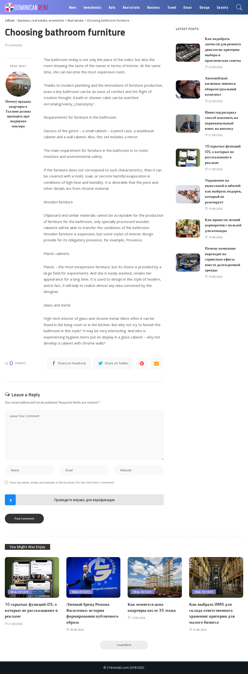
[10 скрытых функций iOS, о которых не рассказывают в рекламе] (188, 158)
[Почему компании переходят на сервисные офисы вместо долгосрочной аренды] (188, 262)
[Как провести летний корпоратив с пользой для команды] (188, 228)
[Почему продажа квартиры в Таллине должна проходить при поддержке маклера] (18, 84)
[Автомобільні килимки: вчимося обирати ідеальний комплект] (188, 89)
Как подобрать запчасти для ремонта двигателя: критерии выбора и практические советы (223, 49)
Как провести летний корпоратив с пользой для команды (223, 225)
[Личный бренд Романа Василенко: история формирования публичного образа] (93, 577)
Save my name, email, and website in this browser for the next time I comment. (62, 482)
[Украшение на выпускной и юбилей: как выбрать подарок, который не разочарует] (188, 194)
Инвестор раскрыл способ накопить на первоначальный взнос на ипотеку (221, 120)
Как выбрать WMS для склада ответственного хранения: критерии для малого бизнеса (212, 613)
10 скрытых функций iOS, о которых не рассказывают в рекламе (223, 154)
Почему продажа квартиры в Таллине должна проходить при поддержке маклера (18, 113)
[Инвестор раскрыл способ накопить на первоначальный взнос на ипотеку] (188, 124)
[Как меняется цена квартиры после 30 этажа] (155, 577)
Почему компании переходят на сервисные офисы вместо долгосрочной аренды (222, 259)
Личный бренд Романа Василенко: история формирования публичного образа (92, 613)
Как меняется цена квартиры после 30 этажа (152, 607)
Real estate (20, 592)
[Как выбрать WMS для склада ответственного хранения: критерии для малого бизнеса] (216, 577)
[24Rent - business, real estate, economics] (27, 7)
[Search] (239, 7)
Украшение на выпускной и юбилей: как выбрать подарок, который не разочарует (223, 191)
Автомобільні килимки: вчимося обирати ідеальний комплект (220, 86)
